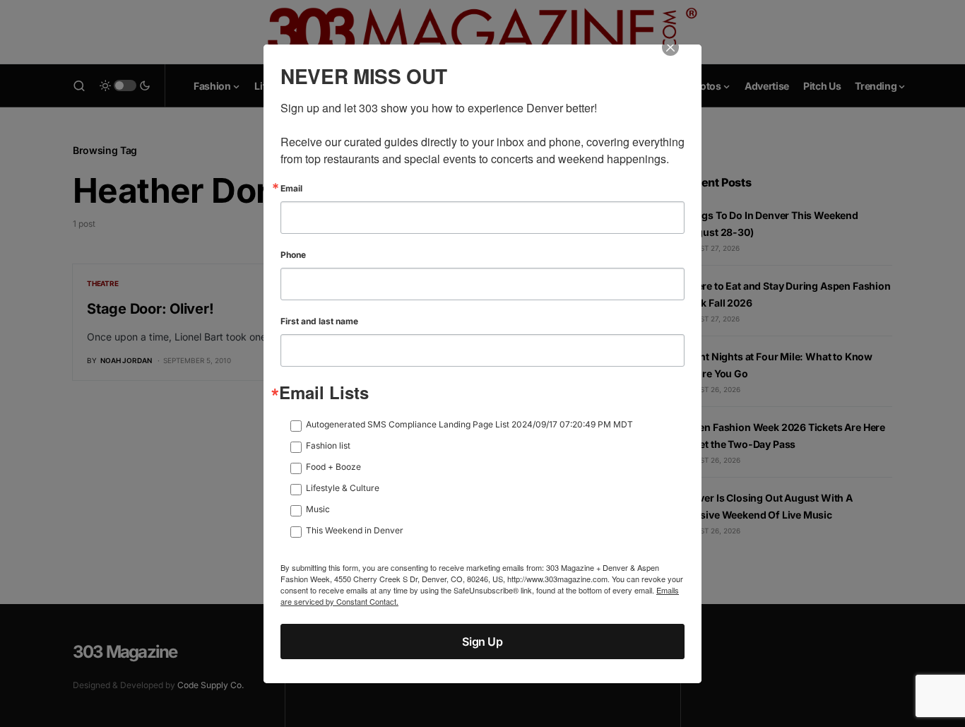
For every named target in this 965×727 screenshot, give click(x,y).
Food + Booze (333, 466)
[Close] (680, 57)
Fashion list (328, 445)
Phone (293, 255)
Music (318, 509)
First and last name (319, 321)
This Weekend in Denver (354, 530)
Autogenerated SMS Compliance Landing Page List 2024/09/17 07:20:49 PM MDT (469, 424)
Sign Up (482, 641)
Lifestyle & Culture (342, 488)
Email (291, 188)
